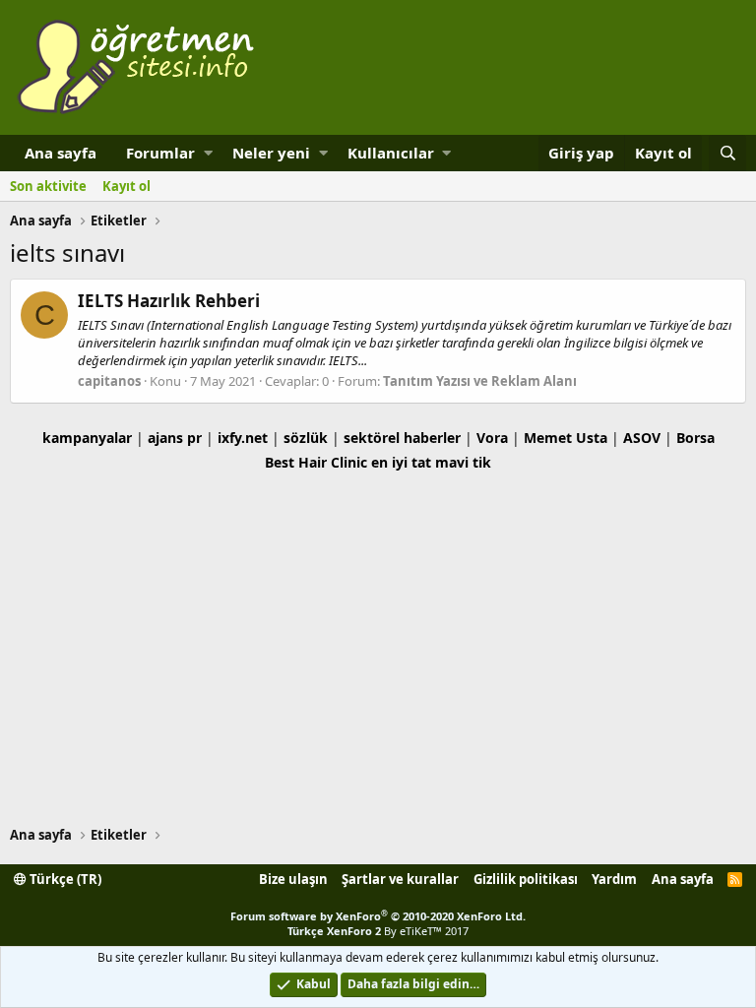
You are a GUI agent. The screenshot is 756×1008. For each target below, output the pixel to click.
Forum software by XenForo (378, 916)
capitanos (109, 381)
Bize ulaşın (293, 879)
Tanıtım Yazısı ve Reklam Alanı (480, 381)
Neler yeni (271, 152)
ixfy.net (243, 437)
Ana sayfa (60, 152)
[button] (208, 153)
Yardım (614, 879)
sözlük (306, 437)
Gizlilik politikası (525, 879)
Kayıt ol (126, 186)
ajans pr (175, 437)
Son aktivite (48, 186)
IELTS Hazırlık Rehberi (169, 300)
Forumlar (160, 152)
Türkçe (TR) (64, 879)
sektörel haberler (402, 437)
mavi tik (463, 462)
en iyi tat (401, 462)
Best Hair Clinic (316, 462)
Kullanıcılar (390, 152)
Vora (492, 437)
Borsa (695, 437)
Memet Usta (565, 437)
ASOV (642, 437)
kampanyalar (87, 437)
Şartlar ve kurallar (400, 879)
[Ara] (727, 153)
